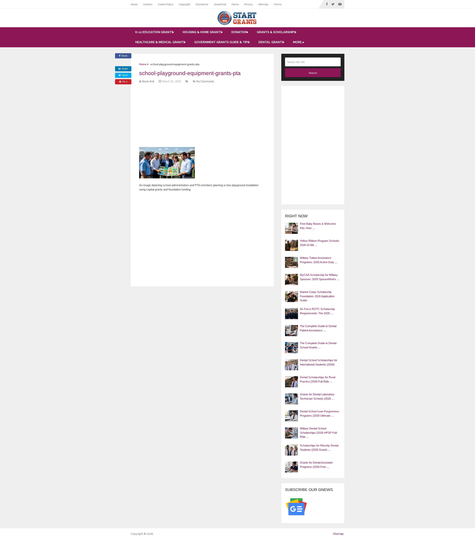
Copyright (184, 4)
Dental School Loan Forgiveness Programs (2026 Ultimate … (319, 413)
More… (298, 42)
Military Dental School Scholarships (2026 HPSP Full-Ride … (319, 432)
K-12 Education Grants (154, 32)
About (134, 4)
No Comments (205, 81)
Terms (277, 4)
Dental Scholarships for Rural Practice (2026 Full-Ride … (317, 379)
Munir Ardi (148, 81)
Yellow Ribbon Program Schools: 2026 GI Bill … (320, 243)
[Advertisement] (206, 116)
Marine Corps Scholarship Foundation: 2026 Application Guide (317, 296)
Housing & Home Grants (202, 32)
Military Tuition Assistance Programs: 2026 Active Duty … (319, 260)
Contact (147, 4)
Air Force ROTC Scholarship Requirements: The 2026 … (317, 311)
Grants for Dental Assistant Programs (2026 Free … (316, 464)
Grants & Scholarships (276, 32)
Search (313, 72)
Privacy (248, 4)
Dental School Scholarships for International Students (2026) (318, 362)
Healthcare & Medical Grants (160, 42)
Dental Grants (271, 42)
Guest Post (220, 4)
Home (235, 4)
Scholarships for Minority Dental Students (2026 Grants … (319, 447)
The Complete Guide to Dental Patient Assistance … (318, 328)
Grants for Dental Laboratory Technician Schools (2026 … (317, 396)
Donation (239, 32)
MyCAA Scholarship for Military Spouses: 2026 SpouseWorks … (320, 277)
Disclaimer (202, 4)
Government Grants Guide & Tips (221, 42)
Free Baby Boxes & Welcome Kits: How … (318, 226)
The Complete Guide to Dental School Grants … (318, 345)
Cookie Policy (165, 4)
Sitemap (263, 4)
